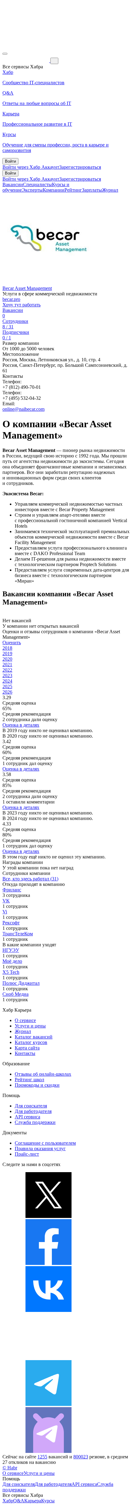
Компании (53, 190)
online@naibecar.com (23, 409)
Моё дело (12, 961)
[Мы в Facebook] (48, 1263)
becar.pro (11, 299)
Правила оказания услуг (40, 1148)
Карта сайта (27, 1047)
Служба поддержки (35, 1122)
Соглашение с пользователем (45, 1143)
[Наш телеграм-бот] (48, 1451)
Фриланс (11, 889)
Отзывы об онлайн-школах (43, 1074)
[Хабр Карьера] (26, 60)
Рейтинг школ (29, 1079)
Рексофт (11, 922)
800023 (80, 1456)
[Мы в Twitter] (48, 1216)
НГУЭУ (10, 950)
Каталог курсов (31, 1042)
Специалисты (37, 184)
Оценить (11, 642)
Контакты (25, 1053)
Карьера (32, 1500)
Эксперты (32, 190)
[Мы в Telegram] (48, 1404)
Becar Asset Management (27, 288)
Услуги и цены (30, 1025)
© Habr (9, 1467)
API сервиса (27, 1116)
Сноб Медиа (15, 994)
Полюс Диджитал (21, 983)
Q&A (18, 1500)
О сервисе (25, 1020)
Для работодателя (33, 1111)
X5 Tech (10, 972)
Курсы (48, 1500)
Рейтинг (73, 190)
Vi (4, 911)
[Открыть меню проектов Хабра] (4, 54)
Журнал (110, 190)
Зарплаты (92, 190)
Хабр (7, 1500)
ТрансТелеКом (17, 933)
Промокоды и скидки (37, 1085)
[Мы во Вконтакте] (48, 1310)
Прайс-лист (27, 1154)
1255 (42, 1456)
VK (6, 900)
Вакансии (12, 184)
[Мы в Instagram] (48, 1357)
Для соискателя (31, 1105)
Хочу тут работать (21, 304)
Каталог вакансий (33, 1036)
